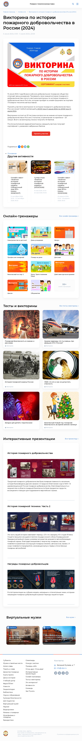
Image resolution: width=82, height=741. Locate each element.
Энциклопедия (9, 689)
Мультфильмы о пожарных (9, 716)
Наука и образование (11, 695)
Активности (22, 12)
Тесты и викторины (33, 680)
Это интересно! (31, 682)
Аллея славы (8, 666)
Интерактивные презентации (32, 673)
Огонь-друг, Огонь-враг (34, 669)
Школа (9, 293)
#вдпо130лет (8, 684)
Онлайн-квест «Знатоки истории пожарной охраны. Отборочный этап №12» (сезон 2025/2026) (64, 185)
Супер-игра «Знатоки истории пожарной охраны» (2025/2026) (39, 182)
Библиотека (8, 692)
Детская (57, 257)
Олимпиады (30, 660)
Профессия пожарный (15, 257)
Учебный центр (9, 681)
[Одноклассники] (22, 146)
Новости (6, 686)
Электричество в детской (17, 240)
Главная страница (9, 12)
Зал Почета (30, 691)
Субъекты (7, 660)
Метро (56, 240)
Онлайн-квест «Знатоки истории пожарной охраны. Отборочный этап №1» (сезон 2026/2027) (17, 185)
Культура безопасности (12, 698)
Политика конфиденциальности (68, 734)
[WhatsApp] (28, 146)
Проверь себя (31, 666)
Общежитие (35, 293)
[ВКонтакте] (19, 146)
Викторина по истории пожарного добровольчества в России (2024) (52, 12)
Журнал (6, 707)
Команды (29, 688)
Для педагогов (9, 701)
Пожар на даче (36, 257)
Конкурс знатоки (32, 663)
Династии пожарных (11, 672)
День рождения (37, 240)
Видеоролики (8, 710)
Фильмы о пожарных (11, 712)
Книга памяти (8, 675)
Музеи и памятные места (12, 663)
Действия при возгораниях (64, 274)
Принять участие (41, 134)
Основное (12, 154)
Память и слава (9, 669)
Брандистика (8, 720)
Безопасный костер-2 (15, 274)
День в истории (9, 678)
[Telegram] (25, 146)
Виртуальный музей (10, 704)
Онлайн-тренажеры (33, 677)
